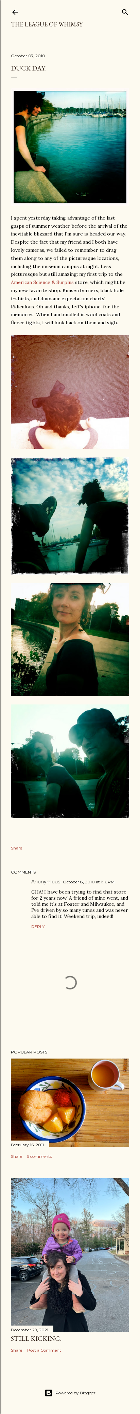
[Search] (125, 10)
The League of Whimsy (47, 24)
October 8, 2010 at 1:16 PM (89, 881)
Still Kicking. (36, 1338)
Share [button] (16, 848)
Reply (38, 926)
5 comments (39, 1156)
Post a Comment (44, 1350)
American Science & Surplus (42, 282)
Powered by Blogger (75, 1392)
